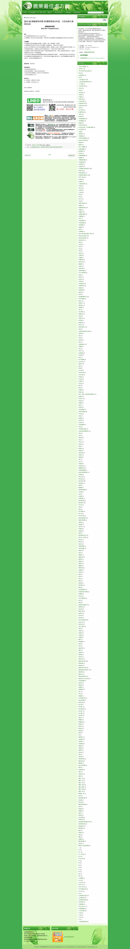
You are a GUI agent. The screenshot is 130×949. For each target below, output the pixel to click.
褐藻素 (80, 756)
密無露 (80, 457)
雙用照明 (80, 819)
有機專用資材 (81, 207)
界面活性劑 (81, 372)
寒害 (79, 509)
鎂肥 (79, 806)
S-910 (79, 917)
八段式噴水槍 (81, 86)
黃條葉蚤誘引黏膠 (83, 591)
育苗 (79, 329)
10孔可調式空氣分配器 (84, 71)
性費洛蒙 (80, 290)
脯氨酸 (80, 487)
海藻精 (80, 407)
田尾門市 (80, 170)
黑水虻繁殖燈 (81, 598)
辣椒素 (80, 724)
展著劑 (80, 396)
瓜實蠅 (80, 157)
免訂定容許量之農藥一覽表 (85, 233)
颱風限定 (80, 737)
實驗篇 (80, 685)
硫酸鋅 (80, 563)
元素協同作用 (81, 103)
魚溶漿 (80, 492)
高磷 (79, 446)
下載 (79, 90)
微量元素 (80, 611)
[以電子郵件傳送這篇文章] (42, 145)
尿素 (79, 242)
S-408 (79, 913)
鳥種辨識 (80, 498)
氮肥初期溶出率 (82, 535)
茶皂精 (80, 422)
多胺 (79, 196)
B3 (79, 863)
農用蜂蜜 (80, 663)
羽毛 (79, 218)
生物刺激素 (81, 162)
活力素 (80, 370)
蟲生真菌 (80, 817)
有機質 (80, 209)
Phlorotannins (81, 906)
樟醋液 (80, 745)
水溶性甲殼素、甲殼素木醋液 (85, 127)
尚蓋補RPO (81, 285)
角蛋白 (80, 253)
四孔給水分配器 (82, 140)
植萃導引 (80, 526)
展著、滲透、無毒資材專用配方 (86, 394)
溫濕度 (80, 633)
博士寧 (80, 505)
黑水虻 (80, 596)
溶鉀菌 (80, 635)
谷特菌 (80, 255)
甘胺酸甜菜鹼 (81, 159)
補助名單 (80, 659)
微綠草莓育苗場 (89, 52)
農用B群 (80, 665)
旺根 (79, 294)
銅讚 (79, 732)
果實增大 (80, 305)
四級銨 (80, 144)
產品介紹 (80, 476)
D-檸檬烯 (80, 878)
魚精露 (80, 496)
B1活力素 (80, 858)
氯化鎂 (80, 544)
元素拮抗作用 (81, 105)
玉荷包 (80, 153)
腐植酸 (80, 719)
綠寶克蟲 (80, 702)
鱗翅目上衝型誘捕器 (83, 845)
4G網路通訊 (81, 75)
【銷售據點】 (68, 12)
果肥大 (80, 301)
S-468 (79, 915)
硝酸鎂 (80, 554)
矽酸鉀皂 (80, 322)
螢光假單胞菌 (81, 765)
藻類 (79, 834)
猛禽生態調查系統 (83, 472)
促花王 (80, 350)
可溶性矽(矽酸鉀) (82, 138)
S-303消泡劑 (81, 910)
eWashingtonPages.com (60, 946)
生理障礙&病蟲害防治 (35, 147)
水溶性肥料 (81, 129)
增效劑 (80, 741)
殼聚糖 (80, 531)
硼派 (79, 639)
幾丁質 (80, 513)
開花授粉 (80, 585)
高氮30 (80, 437)
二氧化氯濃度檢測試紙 (84, 81)
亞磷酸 (80, 257)
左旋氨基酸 (81, 149)
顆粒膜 (80, 808)
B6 (79, 867)
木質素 (80, 116)
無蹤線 (80, 550)
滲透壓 (80, 687)
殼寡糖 (80, 528)
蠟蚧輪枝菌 (81, 841)
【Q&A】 (80, 68)
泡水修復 (80, 311)
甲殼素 (80, 179)
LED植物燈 (81, 897)
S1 (79, 919)
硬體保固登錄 (77, 12)
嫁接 (79, 602)
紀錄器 (80, 377)
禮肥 (79, 813)
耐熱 (79, 387)
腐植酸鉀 (80, 722)
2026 (79, 73)
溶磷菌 (51, 147)
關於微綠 (80, 828)
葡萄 (79, 650)
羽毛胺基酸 (81, 222)
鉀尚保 (80, 683)
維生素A (80, 706)
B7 (79, 869)
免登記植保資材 (82, 238)
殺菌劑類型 (81, 468)
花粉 (79, 335)
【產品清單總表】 (58, 12)
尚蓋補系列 (81, 283)
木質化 (80, 114)
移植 (79, 485)
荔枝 (79, 433)
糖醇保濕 (80, 761)
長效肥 (80, 340)
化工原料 (80, 110)
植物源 (80, 522)
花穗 (79, 337)
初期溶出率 (81, 240)
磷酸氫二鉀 (81, 793)
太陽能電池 (81, 112)
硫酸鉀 (80, 559)
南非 (79, 357)
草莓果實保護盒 (82, 429)
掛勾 (79, 461)
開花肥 (80, 583)
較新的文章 (28, 155)
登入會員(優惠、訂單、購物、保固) (37, 12)
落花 (79, 646)
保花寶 (80, 355)
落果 (79, 643)
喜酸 (79, 507)
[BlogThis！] (44, 145)
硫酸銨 (80, 561)
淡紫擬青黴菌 (81, 470)
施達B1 (80, 363)
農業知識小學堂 (82, 667)
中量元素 (80, 99)
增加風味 (80, 739)
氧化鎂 (80, 400)
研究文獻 (80, 374)
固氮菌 (80, 264)
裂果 (79, 574)
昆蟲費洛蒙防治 (82, 296)
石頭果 (80, 186)
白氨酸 (80, 181)
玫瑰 (79, 316)
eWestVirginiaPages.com (71, 946)
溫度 (79, 628)
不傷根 (80, 97)
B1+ (79, 852)
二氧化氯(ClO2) (82, 79)
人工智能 (80, 84)
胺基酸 (80, 418)
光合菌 (80, 190)
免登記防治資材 (82, 235)
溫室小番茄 (81, 626)
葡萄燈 (80, 652)
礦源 (79, 830)
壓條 (79, 767)
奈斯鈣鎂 (80, 268)
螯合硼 (80, 800)
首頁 (49, 154)
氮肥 (79, 533)
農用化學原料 (81, 661)
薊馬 (79, 795)
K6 (79, 893)
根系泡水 (80, 398)
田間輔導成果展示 (83, 175)
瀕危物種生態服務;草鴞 (84, 821)
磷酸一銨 (80, 782)
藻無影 (80, 832)
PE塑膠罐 (80, 904)
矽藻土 (80, 324)
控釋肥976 (81, 466)
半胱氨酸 (80, 136)
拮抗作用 (80, 361)
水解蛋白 (80, 133)
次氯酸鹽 (80, 216)
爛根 (79, 837)
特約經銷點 (81, 409)
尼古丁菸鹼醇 (81, 146)
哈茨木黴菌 (81, 359)
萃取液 (80, 572)
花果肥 (80, 333)
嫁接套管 (80, 607)
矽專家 (80, 320)
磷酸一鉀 (80, 780)
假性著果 (80, 453)
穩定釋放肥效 (81, 824)
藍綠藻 (80, 815)
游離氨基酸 (81, 546)
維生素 (80, 704)
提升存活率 (81, 515)
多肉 (79, 194)
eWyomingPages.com (92, 946)
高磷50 (80, 448)
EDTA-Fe (80, 884)
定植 (79, 275)
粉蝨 (79, 416)
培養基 (80, 455)
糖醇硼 (80, 763)
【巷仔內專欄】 (82, 66)
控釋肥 (80, 463)
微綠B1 (80, 613)
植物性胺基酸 (81, 520)
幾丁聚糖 (80, 511)
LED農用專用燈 (82, 900)
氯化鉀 (80, 541)
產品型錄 (80, 479)
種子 (79, 691)
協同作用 (80, 262)
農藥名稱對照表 (82, 676)
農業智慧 (80, 672)
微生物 (47, 147)
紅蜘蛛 (80, 381)
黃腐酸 (80, 594)
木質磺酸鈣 (81, 120)
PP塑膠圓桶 (81, 908)
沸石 (79, 309)
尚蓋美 (80, 279)
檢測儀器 (80, 769)
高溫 (79, 439)
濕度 (79, 771)
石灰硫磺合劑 (81, 183)
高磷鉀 (80, 450)
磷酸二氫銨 (81, 789)
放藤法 (80, 292)
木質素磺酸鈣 (81, 118)
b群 (79, 874)
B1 (79, 850)
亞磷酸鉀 (80, 259)
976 (79, 77)
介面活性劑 (81, 101)
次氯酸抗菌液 (81, 214)
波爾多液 (80, 314)
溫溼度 (80, 630)
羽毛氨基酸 (81, 220)
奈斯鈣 (80, 266)
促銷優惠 (80, 353)
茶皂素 (80, 420)
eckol (79, 880)
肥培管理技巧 (81, 327)
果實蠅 (80, 307)
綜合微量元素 (81, 698)
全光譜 (80, 192)
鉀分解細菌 (81, 680)
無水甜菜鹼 (81, 548)
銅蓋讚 (80, 730)
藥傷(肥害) (81, 826)
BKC (79, 876)
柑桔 (79, 366)
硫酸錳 (80, 565)
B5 (79, 865)
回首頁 (25, 12)
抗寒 (79, 246)
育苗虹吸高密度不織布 (84, 331)
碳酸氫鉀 (80, 689)
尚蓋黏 (80, 288)
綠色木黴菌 (81, 700)
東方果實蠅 (81, 298)
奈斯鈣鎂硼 (81, 270)
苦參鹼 (80, 390)
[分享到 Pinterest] (49, 145)
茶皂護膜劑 (81, 424)
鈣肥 (79, 576)
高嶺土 (80, 442)
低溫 (79, 229)
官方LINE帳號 (82, 272)
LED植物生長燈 (82, 895)
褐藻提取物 (81, 758)
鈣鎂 (79, 578)
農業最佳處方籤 (45, 946)
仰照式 (80, 188)
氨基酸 (80, 403)
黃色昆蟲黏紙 (81, 589)
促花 (79, 348)
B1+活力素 (81, 854)
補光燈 (80, 656)
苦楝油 (80, 392)
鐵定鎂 (80, 843)
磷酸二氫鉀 (81, 787)
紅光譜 (80, 379)
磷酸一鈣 (80, 778)
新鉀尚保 (80, 624)
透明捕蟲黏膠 (81, 489)
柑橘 (79, 368)
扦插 (79, 201)
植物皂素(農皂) (82, 518)
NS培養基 (80, 902)
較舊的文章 (71, 155)
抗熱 (79, 249)
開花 (79, 580)
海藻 (79, 405)
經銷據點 (80, 641)
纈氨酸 (80, 839)
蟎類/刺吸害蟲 (82, 804)
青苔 (79, 342)
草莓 (79, 426)
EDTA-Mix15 (81, 887)
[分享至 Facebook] (47, 145)
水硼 (79, 131)
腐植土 (80, 717)
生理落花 (80, 166)
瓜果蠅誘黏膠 (81, 155)
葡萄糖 (80, 654)
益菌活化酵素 (81, 411)
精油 (79, 693)
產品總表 (80, 483)
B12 (79, 856)
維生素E (80, 715)
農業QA (80, 674)
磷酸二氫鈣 (81, 784)
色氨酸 (80, 227)
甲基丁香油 (81, 177)
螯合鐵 (80, 802)
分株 (79, 107)
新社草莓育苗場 (82, 620)
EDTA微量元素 (82, 889)
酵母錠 (80, 728)
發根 (79, 552)
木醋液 (80, 123)
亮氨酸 (80, 346)
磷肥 (79, 776)
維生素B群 (81, 709)
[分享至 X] (46, 145)
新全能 (80, 615)
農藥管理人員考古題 (83, 678)
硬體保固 (80, 567)
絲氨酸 (80, 570)
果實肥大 (80, 303)
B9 (79, 871)
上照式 (80, 88)
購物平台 (50, 12)
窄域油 (80, 413)
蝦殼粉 (80, 752)
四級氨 (80, 142)
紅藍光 (80, 383)
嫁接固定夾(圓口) (82, 604)
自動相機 (80, 225)
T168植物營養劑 (82, 921)
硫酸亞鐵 (80, 557)
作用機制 (80, 231)
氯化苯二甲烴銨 (82, 537)
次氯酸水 (80, 212)
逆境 (79, 435)
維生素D (80, 713)
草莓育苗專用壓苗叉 (83, 431)
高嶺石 (80, 444)
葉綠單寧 (80, 648)
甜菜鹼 (80, 474)
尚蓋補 (80, 281)
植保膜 (80, 524)
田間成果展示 (81, 173)
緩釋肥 (80, 750)
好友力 (80, 199)
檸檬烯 (80, 811)
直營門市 (80, 318)
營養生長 (80, 774)
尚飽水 (80, 277)
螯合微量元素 (81, 798)
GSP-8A (80, 891)
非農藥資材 (81, 344)
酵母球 (80, 726)
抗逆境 (80, 244)
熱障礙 (80, 748)
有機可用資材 (81, 203)
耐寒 (79, 385)
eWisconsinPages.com (82, 946)
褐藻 (79, 754)
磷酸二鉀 (80, 791)
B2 (79, 860)
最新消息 (80, 502)
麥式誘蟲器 (81, 500)
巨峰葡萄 (80, 151)
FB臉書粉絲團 (83, 58)
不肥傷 (80, 94)
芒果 (79, 251)
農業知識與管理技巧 (58, 147)
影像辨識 (80, 743)
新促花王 (80, 622)
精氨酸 (80, 696)
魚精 (79, 494)
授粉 (79, 459)
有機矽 (80, 205)
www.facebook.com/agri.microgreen (96, 58)
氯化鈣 (80, 539)
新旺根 (80, 617)
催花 (79, 600)
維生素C (80, 711)
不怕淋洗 (80, 92)
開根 (79, 587)
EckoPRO (81, 882)
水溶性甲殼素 (81, 125)
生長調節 (80, 164)
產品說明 (43, 147)
